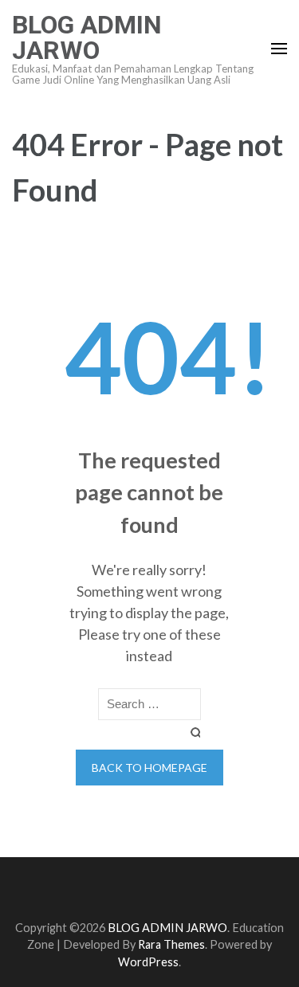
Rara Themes (171, 944)
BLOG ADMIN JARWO (87, 37)
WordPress (148, 962)
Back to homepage (149, 767)
